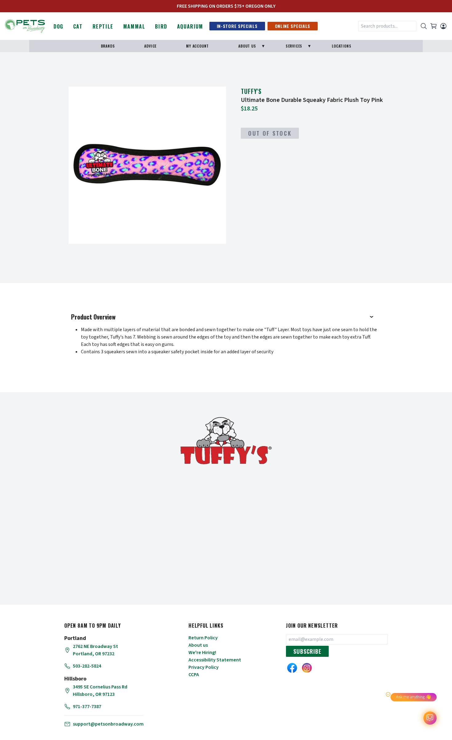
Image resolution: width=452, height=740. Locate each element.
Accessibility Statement (214, 660)
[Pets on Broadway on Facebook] (292, 668)
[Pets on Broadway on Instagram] (307, 668)
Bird (161, 26)
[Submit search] (423, 26)
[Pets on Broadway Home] (25, 25)
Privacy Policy (203, 667)
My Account (197, 45)
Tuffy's (251, 91)
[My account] (443, 26)
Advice (150, 45)
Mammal (134, 26)
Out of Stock (269, 133)
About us (198, 645)
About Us (247, 45)
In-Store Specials (237, 26)
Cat (78, 26)
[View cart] (433, 26)
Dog (58, 26)
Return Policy (203, 637)
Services (294, 45)
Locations (341, 45)
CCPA (193, 674)
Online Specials (293, 26)
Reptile (103, 26)
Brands (108, 45)
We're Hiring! (202, 652)
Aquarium (190, 26)
